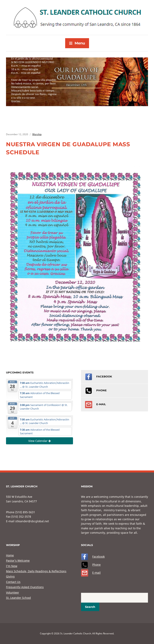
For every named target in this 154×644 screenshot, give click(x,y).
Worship (37, 134)
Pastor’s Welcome (18, 560)
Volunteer (12, 592)
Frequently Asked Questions (25, 587)
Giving (10, 576)
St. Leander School (18, 598)
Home (10, 555)
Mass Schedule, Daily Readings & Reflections (36, 571)
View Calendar (38, 441)
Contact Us (13, 582)
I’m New (11, 566)
